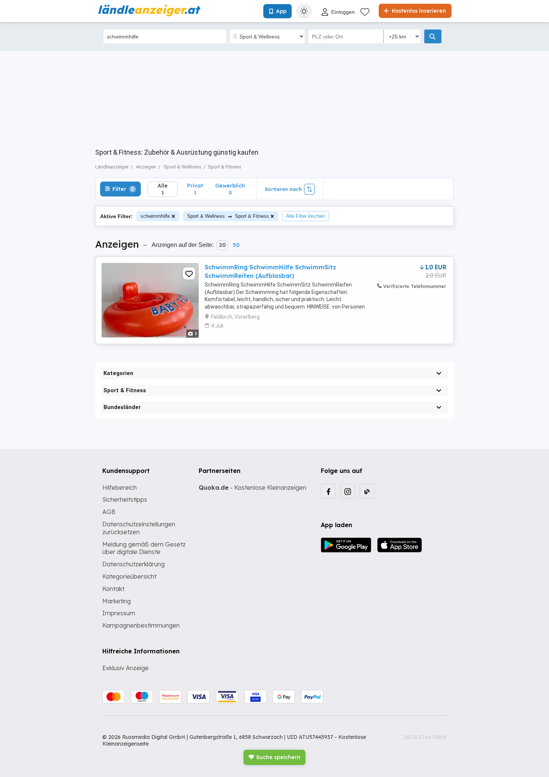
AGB (108, 512)
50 (236, 245)
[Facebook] (328, 491)
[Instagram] (348, 491)
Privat (195, 188)
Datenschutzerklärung (133, 564)
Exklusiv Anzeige (125, 668)
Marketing (116, 601)
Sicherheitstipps (124, 499)
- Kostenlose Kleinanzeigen (252, 487)
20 (222, 245)
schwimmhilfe (155, 216)
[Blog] (367, 491)
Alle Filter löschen (305, 216)
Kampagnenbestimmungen (141, 625)
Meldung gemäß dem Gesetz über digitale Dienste (144, 548)
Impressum (118, 613)
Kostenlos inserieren (418, 10)
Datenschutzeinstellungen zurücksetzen (138, 528)
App (281, 11)
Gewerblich (230, 188)
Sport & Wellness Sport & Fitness (228, 216)
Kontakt (113, 588)
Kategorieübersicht (129, 576)
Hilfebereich (119, 487)
